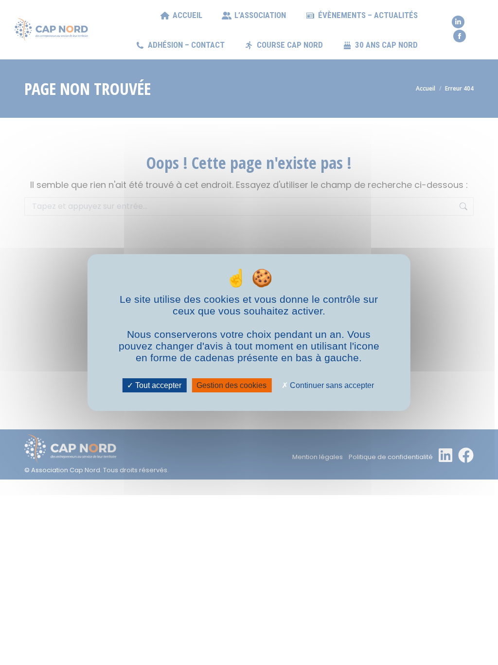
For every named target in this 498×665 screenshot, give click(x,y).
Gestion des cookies (231, 385)
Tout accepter (157, 385)
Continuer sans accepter (331, 385)
